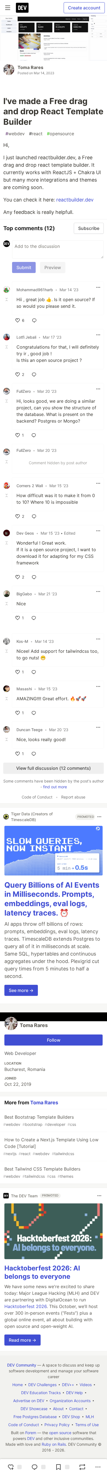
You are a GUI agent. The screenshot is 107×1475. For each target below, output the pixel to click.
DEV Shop (71, 1416)
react (36, 133)
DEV (31, 1438)
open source (60, 1432)
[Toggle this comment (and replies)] (7, 299)
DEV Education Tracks (41, 1392)
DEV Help (74, 1392)
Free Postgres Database (35, 1416)
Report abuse (73, 797)
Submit (23, 267)
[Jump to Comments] (37, 1467)
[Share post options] (97, 1467)
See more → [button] (21, 990)
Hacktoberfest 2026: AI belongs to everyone (42, 1272)
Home (17, 1384)
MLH (90, 1416)
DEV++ (68, 1384)
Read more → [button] (22, 1340)
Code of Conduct (37, 797)
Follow (53, 1040)
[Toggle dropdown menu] (98, 287)
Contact (76, 1408)
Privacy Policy (57, 1424)
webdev (15, 133)
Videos (86, 1384)
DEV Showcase (34, 1408)
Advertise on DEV (28, 1400)
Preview (52, 267)
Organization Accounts (70, 1400)
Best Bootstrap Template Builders (39, 1120)
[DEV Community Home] (22, 7)
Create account (84, 7)
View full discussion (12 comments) (53, 768)
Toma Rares (30, 67)
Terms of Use (87, 1424)
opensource (60, 133)
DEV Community (21, 1365)
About (58, 1408)
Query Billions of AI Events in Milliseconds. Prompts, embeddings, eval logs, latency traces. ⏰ (51, 898)
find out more (55, 786)
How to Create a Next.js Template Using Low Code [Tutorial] (50, 1146)
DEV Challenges (42, 1384)
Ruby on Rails (54, 1444)
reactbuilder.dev (75, 200)
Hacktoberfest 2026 (25, 1306)
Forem (30, 1432)
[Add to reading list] (61, 1467)
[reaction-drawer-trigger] (14, 1467)
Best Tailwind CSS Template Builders (41, 1172)
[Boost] (82, 1467)
